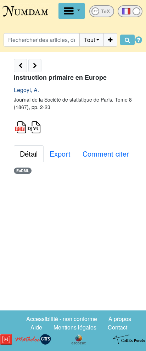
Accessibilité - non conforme (61, 319)
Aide (36, 327)
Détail (29, 154)
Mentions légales (75, 327)
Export (60, 154)
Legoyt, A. (26, 90)
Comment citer (106, 154)
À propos (119, 319)
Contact (117, 327)
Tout (89, 40)
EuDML (22, 170)
